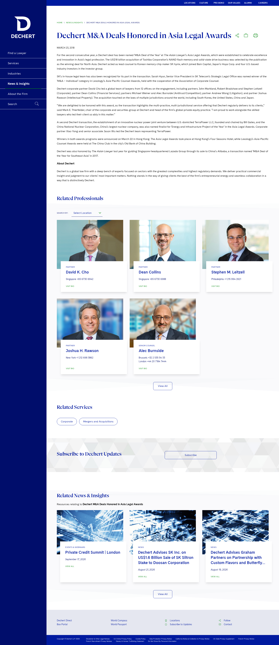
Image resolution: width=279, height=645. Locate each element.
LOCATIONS (190, 3)
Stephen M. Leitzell (228, 272)
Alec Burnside (151, 350)
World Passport (119, 624)
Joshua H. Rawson (82, 350)
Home (59, 22)
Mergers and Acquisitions (98, 421)
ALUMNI (248, 3)
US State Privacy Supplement (223, 639)
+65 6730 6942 (85, 279)
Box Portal (62, 624)
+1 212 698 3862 (84, 357)
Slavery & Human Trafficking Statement (130, 641)
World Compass (119, 620)
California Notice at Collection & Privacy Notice (192, 639)
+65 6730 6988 (158, 279)
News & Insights (74, 22)
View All (163, 386)
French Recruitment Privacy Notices (99, 641)
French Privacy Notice (246, 639)
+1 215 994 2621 (232, 279)
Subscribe (191, 455)
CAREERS (263, 3)
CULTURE (203, 3)
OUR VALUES (234, 3)
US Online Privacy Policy (123, 639)
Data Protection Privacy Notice (161, 639)
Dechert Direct (64, 620)
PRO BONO (219, 3)
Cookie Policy (140, 639)
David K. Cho (77, 272)
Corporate (67, 421)
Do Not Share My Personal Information (162, 641)
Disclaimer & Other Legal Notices (98, 639)
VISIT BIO (70, 286)
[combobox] (87, 213)
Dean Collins (150, 272)
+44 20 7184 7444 (156, 361)
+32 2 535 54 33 (156, 357)
